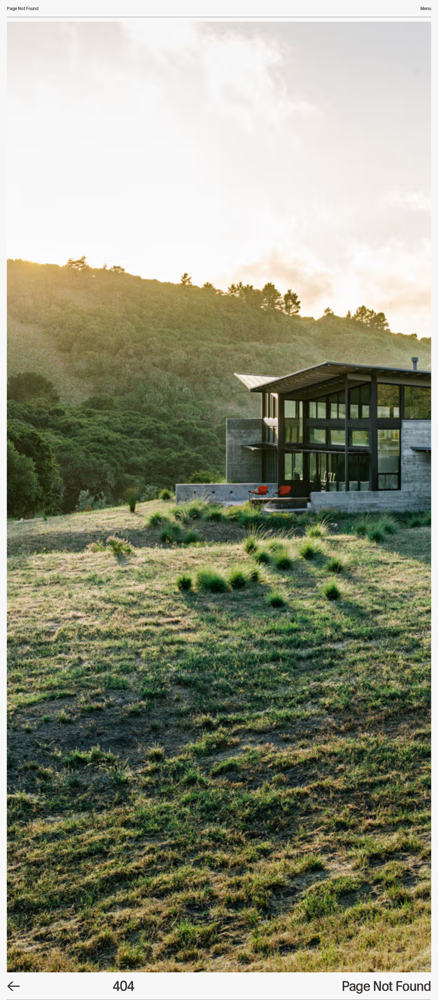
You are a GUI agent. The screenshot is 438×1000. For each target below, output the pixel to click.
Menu (425, 8)
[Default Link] (13, 986)
